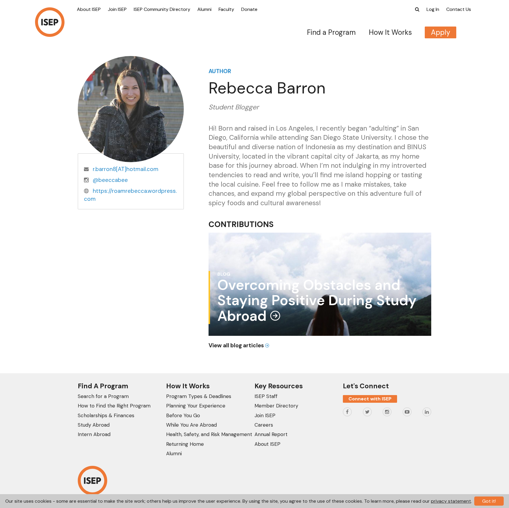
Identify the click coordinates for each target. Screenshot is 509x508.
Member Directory (276, 405)
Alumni (204, 9)
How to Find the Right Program (114, 405)
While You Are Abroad (191, 425)
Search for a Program (103, 396)
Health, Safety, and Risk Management (209, 434)
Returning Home (185, 444)
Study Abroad (94, 425)
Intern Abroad (94, 434)
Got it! (489, 501)
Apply (440, 32)
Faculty (226, 9)
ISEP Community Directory (162, 9)
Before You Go (183, 415)
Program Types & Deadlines (198, 396)
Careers (263, 425)
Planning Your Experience (195, 405)
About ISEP (89, 9)
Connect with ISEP (369, 399)
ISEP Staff (265, 396)
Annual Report (270, 434)
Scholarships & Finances (106, 415)
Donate (249, 9)
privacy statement (451, 501)
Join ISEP (117, 9)
